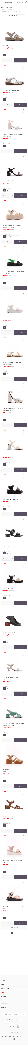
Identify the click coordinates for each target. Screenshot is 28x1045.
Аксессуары (5, 988)
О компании (5, 1000)
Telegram (14, 1026)
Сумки (3, 984)
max (17, 1026)
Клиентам (4, 1003)
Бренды (3, 996)
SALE (2, 992)
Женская (4, 977)
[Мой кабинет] (22, 2)
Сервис (3, 1007)
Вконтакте (10, 1026)
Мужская (4, 980)
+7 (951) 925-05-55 (14, 1019)
